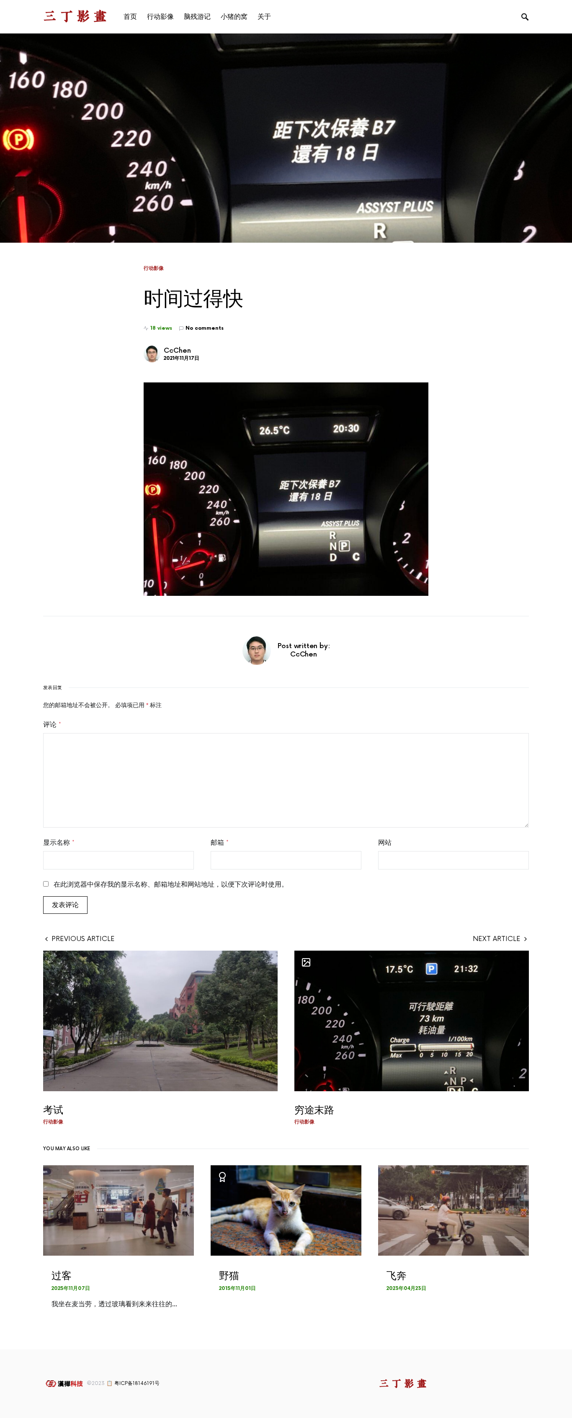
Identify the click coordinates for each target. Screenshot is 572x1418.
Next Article (496, 939)
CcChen (177, 351)
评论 (52, 725)
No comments (205, 328)
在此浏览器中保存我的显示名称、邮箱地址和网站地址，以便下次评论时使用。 (171, 884)
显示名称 (59, 842)
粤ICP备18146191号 (137, 1383)
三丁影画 (76, 16)
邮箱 (220, 842)
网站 (385, 842)
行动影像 (154, 268)
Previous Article (83, 939)
